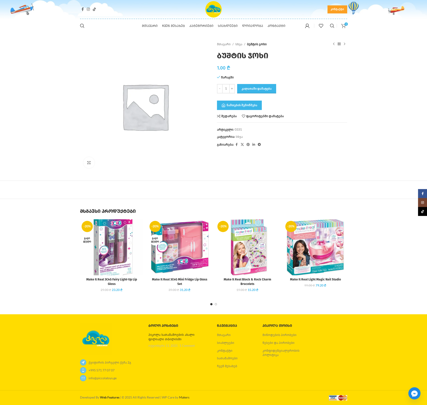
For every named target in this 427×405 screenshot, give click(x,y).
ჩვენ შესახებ (227, 366)
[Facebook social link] (82, 9)
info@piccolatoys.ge (103, 378)
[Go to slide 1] (211, 304)
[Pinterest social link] (248, 145)
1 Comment (187, 345)
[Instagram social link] (88, 9)
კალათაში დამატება (257, 88)
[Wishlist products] (320, 25)
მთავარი (224, 44)
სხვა (238, 44)
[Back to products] (339, 44)
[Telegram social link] (259, 145)
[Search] (82, 25)
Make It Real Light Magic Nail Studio (315, 279)
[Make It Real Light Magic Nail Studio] (315, 247)
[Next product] (344, 44)
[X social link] (242, 145)
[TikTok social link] (94, 9)
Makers (184, 397)
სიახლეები (225, 343)
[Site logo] (213, 9)
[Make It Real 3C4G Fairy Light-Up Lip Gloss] (111, 247)
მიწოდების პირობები (279, 335)
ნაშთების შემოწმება (242, 105)
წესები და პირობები (278, 343)
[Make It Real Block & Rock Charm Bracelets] (247, 247)
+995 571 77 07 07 (102, 370)
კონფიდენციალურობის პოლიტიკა (280, 353)
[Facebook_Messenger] (414, 393)
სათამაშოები (227, 358)
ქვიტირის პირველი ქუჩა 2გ (110, 362)
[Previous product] (333, 44)
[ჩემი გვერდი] (307, 25)
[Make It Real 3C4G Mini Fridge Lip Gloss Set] (179, 247)
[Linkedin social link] (253, 145)
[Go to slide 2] (216, 304)
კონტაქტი (337, 9)
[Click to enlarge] (89, 162)
